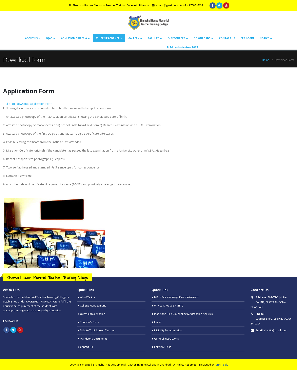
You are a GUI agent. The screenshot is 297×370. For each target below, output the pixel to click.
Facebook (6, 330)
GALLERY (133, 38)
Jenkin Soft (221, 364)
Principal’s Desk (89, 322)
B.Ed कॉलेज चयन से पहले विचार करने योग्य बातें (176, 297)
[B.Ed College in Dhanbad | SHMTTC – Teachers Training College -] (148, 23)
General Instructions (166, 338)
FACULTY (153, 38)
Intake (157, 322)
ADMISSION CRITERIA (74, 38)
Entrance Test (162, 347)
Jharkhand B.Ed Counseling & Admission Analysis (183, 314)
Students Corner (108, 38)
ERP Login (247, 38)
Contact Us (227, 38)
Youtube (20, 330)
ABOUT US (31, 38)
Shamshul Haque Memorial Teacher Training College (47, 277)
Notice (264, 38)
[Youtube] (226, 5)
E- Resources (176, 38)
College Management (93, 305)
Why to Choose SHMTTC (168, 305)
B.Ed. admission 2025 (176, 47)
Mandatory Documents (93, 338)
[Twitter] (219, 5)
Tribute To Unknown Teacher (97, 330)
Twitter (13, 330)
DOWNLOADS (202, 38)
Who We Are (87, 297)
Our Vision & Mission (92, 314)
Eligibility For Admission (168, 330)
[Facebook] (213, 5)
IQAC (49, 38)
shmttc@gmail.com (275, 330)
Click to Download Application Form (28, 104)
